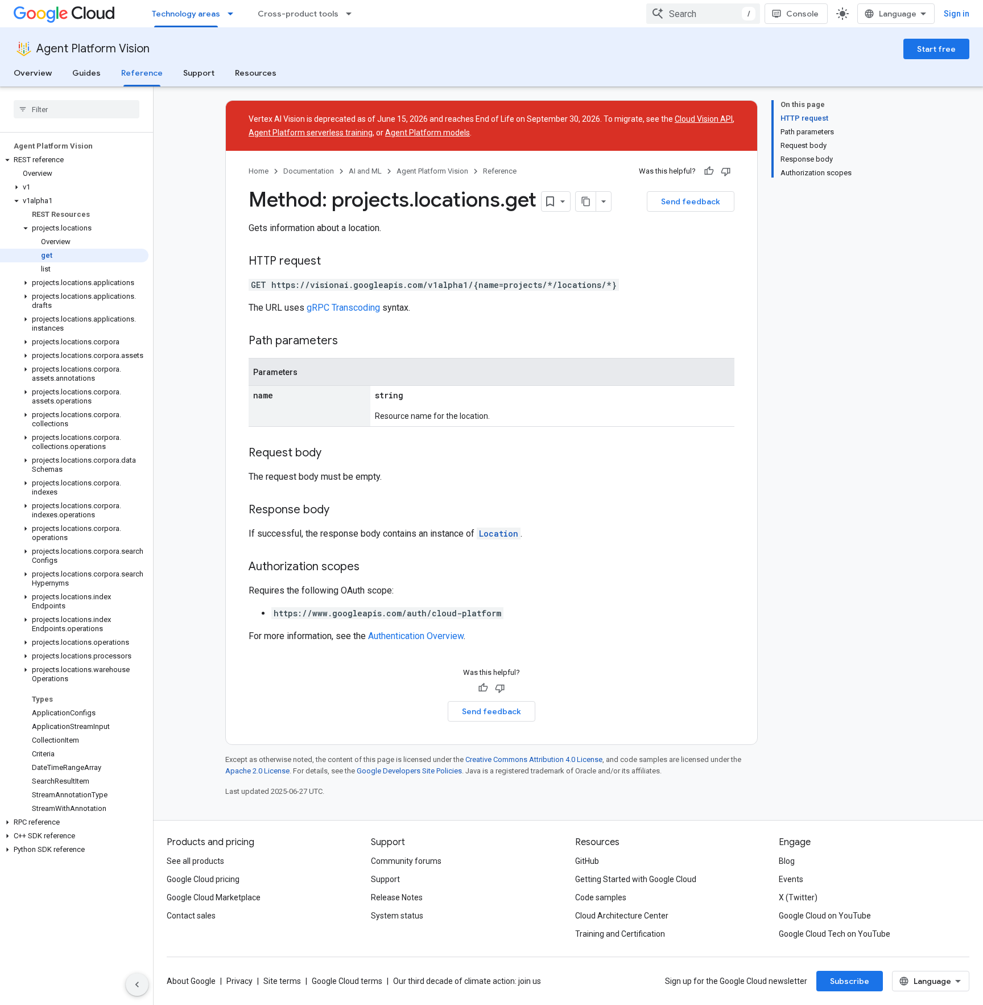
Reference (142, 73)
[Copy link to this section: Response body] (340, 510)
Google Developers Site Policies (409, 771)
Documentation (308, 171)
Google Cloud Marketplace (214, 897)
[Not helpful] (725, 171)
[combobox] (703, 13)
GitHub (587, 861)
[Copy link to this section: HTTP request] (332, 262)
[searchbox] (76, 109)
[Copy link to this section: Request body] (332, 453)
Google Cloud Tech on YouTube (834, 933)
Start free (936, 49)
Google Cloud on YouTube (825, 915)
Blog (787, 861)
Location (498, 533)
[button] (74, 160)
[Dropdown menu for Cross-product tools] (352, 13)
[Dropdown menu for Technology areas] (233, 13)
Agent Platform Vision (93, 49)
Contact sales (191, 915)
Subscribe (849, 981)
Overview (33, 73)
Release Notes (397, 897)
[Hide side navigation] (137, 984)
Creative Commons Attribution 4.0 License (533, 759)
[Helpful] (708, 171)
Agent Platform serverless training (311, 132)
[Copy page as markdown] (586, 201)
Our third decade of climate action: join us (467, 981)
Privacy (239, 981)
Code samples (600, 897)
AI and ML (365, 171)
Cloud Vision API (704, 118)
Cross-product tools (298, 14)
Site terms (282, 981)
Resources (255, 73)
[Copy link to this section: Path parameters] (349, 341)
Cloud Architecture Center (621, 915)
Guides (86, 73)
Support (198, 73)
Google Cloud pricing (203, 879)
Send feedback (690, 201)
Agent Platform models (427, 132)
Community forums (406, 861)
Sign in (956, 13)
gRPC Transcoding (343, 307)
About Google (191, 981)
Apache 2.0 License (257, 771)
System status (397, 915)
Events (791, 879)
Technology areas (186, 14)
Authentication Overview (416, 636)
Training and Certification (620, 933)
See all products (195, 861)
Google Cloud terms (347, 981)
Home (259, 171)
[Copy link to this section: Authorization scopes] (371, 567)
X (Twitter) (798, 897)
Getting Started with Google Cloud (635, 879)
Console (802, 14)
